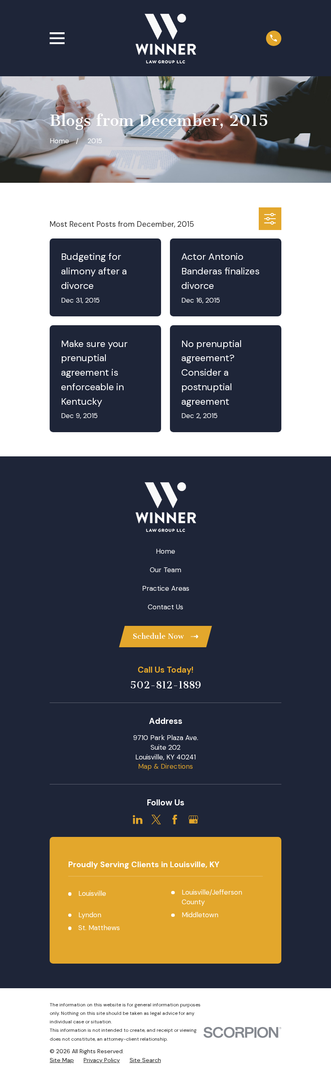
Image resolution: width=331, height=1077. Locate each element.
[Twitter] (156, 819)
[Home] (165, 38)
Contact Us (165, 606)
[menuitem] (62, 1060)
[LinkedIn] (137, 819)
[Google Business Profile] (193, 819)
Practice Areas (165, 588)
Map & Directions (165, 766)
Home (165, 551)
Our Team (165, 569)
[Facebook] (175, 819)
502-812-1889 (165, 685)
